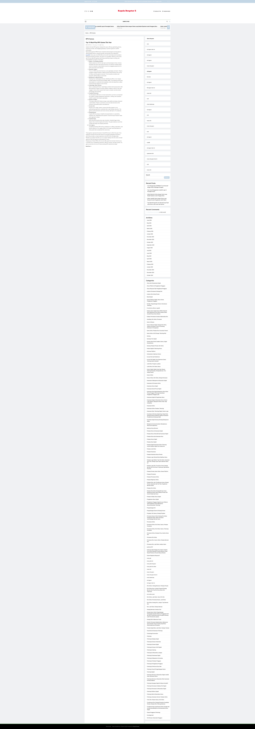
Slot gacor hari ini (151, 87)
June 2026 (149, 220)
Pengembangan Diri (151, 507)
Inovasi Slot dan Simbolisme (153, 356)
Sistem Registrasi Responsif (153, 555)
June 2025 (149, 253)
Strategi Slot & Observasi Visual (154, 619)
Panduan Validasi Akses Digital (154, 496)
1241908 (89, 45)
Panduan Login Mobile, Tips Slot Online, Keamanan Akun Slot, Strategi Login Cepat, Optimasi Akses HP (158, 461)
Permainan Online (151, 521)
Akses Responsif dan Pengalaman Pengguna (157, 288)
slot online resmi (151, 594)
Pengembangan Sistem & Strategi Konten (156, 510)
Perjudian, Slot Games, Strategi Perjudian (156, 513)
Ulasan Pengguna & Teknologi (153, 712)
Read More (88, 146)
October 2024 (150, 275)
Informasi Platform (151, 351)
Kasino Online (150, 375)
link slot (149, 76)
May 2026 (149, 223)
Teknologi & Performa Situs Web (154, 666)
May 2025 (149, 256)
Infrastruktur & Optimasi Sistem (154, 354)
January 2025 (150, 267)
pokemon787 (150, 547)
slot (148, 44)
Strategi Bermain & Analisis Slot (154, 609)
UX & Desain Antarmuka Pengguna (154, 718)
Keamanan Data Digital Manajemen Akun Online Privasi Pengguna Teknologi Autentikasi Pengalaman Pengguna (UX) (157, 393)
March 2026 (149, 228)
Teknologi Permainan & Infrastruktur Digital (156, 688)
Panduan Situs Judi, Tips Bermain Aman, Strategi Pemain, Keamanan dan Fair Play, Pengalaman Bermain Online (158, 484)
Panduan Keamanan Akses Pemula (154, 454)
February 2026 (150, 231)
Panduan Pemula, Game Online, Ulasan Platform (157, 471)
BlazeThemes (136, 726)
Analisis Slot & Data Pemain (153, 294)
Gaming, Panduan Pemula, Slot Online (155, 345)
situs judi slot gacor (151, 563)
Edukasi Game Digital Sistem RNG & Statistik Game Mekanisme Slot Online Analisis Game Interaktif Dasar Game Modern (157, 312)
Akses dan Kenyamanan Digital (154, 283)
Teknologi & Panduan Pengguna (154, 661)
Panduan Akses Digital (152, 439)
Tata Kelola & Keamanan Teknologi (154, 630)
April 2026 (149, 225)
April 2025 (149, 258)
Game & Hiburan (150, 322)
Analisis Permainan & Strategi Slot (154, 291)
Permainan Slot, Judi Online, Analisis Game (156, 544)
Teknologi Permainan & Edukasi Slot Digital (156, 686)
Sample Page (126, 21)
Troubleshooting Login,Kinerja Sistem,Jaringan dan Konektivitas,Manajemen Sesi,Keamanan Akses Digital (158, 708)
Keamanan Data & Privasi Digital (154, 388)
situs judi (149, 558)
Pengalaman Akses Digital (153, 499)
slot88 (148, 142)
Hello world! (163, 212)
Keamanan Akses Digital (152, 386)
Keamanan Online (151, 405)
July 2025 (149, 250)
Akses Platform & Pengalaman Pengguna (156, 286)
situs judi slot (150, 561)
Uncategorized (150, 715)
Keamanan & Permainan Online (154, 383)
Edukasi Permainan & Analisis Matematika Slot (157, 316)
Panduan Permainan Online (153, 477)
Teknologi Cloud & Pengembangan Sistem (156, 669)
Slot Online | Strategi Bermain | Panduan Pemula (157, 585)
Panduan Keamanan (151, 451)
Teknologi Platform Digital (153, 691)
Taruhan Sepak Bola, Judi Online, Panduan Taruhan (158, 628)
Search (148, 175)
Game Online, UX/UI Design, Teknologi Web (156, 333)
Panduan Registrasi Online (153, 479)
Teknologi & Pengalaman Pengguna (155, 663)
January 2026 (150, 234)
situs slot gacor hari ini (152, 159)
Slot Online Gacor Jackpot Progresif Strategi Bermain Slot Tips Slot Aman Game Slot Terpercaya (157, 590)
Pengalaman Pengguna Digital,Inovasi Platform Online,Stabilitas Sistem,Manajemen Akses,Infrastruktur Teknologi (157, 504)
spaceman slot (150, 153)
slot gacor (149, 55)
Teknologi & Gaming (151, 650)
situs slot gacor (150, 66)
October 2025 (150, 242)
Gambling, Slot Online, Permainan (154, 319)
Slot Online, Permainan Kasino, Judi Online (156, 599)
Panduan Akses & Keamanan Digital (155, 431)
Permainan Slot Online (152, 537)
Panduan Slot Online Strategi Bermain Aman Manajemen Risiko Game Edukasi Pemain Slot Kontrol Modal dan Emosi (157, 492)
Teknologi (149, 636)
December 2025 (150, 236)
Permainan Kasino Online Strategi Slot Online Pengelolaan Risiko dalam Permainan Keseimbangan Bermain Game (157, 518)
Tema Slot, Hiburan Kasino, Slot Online (155, 699)
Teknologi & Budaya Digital (153, 639)
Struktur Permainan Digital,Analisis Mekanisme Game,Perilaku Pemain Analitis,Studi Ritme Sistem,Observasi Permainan (157, 624)
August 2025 (150, 247)
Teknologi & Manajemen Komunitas (155, 658)
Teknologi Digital (151, 672)
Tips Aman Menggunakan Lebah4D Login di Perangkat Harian (148, 1)
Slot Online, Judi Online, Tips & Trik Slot (155, 597)
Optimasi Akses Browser (152, 428)
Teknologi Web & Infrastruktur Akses (155, 694)
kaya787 (88, 55)
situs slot (149, 93)
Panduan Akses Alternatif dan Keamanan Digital (157, 433)
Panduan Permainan (151, 474)
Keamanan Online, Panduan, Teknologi (155, 408)
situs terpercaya (150, 104)
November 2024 (150, 272)
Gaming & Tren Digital (152, 338)
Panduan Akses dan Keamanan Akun (155, 436)
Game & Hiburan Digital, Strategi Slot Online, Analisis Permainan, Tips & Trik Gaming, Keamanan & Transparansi (157, 326)
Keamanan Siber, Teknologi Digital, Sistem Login (157, 411)
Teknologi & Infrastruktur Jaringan (154, 652)
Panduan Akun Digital (151, 442)
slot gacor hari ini (151, 49)
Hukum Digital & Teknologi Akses (154, 348)
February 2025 (150, 264)
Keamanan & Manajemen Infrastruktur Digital (157, 380)
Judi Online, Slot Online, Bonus (154, 366)
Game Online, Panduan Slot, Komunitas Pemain (157, 330)
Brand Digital (150, 296)
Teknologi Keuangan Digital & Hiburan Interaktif (157, 683)
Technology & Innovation (152, 633)
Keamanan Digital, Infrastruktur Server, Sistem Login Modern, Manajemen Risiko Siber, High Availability (157, 401)
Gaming (148, 336)
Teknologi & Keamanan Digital (153, 655)
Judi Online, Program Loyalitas (154, 363)
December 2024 (150, 269)
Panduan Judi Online (151, 449)
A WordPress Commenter (153, 212)
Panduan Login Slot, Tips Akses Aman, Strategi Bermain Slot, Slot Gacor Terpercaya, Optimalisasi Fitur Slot (158, 467)
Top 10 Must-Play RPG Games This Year (99, 42)
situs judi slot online (151, 566)
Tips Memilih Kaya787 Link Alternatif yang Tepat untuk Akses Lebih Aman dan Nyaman (138, 26)
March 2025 (149, 261)
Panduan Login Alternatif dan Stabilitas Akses (157, 457)
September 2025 (150, 245)
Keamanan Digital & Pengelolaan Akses (155, 397)
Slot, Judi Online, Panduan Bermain (154, 606)
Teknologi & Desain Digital (153, 644)
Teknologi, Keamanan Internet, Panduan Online (157, 697)
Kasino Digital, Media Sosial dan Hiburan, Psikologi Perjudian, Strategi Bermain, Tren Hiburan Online (156, 371)
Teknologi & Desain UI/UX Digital (154, 647)
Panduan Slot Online (151, 488)
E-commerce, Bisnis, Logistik (153, 308)
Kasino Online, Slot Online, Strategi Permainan (157, 377)
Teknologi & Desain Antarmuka (154, 641)
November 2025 (150, 239)
